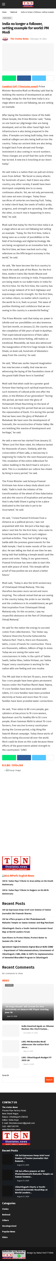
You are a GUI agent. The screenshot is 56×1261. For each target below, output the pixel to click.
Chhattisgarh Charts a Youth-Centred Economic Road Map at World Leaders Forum (27, 930)
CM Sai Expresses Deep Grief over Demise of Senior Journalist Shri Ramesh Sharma (26, 912)
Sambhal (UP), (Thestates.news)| (20, 86)
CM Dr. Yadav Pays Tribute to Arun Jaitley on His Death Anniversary (27, 883)
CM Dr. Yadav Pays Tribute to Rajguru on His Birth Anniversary (25, 892)
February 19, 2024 (38, 39)
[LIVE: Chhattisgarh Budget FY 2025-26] (10, 1062)
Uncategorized (9, 1226)
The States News (19, 38)
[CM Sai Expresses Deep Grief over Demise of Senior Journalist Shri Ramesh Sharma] (7, 1159)
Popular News (8, 1231)
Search (5, 1075)
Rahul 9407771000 (44, 1253)
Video (5, 1237)
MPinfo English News (22, 875)
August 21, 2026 (23, 1165)
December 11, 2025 (31, 1033)
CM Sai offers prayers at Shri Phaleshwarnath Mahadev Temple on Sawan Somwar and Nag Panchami (28, 921)
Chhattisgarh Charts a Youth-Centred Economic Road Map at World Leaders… (31, 1190)
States (5, 1209)
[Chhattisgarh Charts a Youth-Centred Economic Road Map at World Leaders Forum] (7, 1191)
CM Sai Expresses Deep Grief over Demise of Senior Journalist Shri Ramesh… (32, 1158)
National (7, 18)
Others (9, 985)
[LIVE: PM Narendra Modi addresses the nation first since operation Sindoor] (10, 1046)
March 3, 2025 (29, 1064)
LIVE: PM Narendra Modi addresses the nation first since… (35, 1044)
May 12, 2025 (28, 1051)
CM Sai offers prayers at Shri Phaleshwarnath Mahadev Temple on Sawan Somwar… (34, 1174)
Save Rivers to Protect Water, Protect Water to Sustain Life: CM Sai (24, 939)
